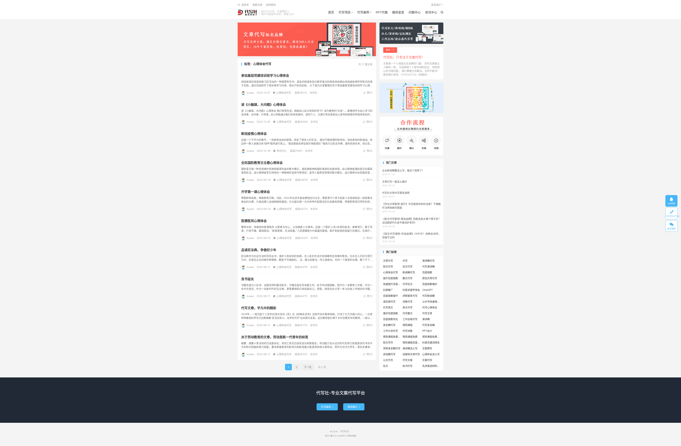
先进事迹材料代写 (431, 365)
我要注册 (257, 4)
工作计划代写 (390, 330)
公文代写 (388, 359)
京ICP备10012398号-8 (336, 435)
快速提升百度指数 (392, 283)
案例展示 (354, 406)
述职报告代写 (410, 295)
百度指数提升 (390, 295)
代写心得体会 (429, 307)
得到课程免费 (410, 336)
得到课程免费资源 (431, 336)
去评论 (313, 92)
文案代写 (427, 359)
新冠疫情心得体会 (254, 134)
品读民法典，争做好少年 (258, 250)
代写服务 (327, 406)
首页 (331, 12)
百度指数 (427, 272)
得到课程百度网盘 (411, 342)
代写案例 (363, 12)
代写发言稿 (428, 324)
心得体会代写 (282, 92)
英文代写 (408, 307)
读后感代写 (389, 301)
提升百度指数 (390, 278)
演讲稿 (426, 319)
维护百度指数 (390, 313)
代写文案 (408, 359)
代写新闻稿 (428, 295)
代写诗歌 (408, 330)
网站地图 (352, 435)
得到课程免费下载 (392, 336)
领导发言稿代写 (391, 348)
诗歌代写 (408, 301)
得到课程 (408, 324)
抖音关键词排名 (431, 342)
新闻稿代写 (409, 272)
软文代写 (388, 266)
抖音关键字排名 (411, 289)
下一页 (307, 367)
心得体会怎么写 (431, 354)
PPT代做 (382, 12)
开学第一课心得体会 (255, 192)
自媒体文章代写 (411, 354)
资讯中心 (431, 12)
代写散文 (408, 313)
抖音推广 (388, 289)
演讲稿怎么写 (410, 348)
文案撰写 (427, 348)
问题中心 (415, 12)
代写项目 (345, 12)
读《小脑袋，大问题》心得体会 (263, 104)
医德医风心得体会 (254, 221)
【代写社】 (247, 12)
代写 (405, 260)
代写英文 (388, 307)
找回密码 (271, 4)
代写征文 (408, 283)
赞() (367, 92)
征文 (385, 365)
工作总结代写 (410, 319)
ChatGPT (427, 289)
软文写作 (388, 342)
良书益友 (247, 279)
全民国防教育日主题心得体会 (262, 163)
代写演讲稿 (428, 266)
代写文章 (427, 313)
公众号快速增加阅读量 (431, 301)
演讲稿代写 (428, 260)
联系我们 (436, 4)
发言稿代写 (389, 324)
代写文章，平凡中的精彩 (258, 308)
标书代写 (408, 365)
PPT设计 (427, 330)
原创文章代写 (429, 278)
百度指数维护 (429, 283)
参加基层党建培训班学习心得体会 (265, 75)
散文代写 (408, 278)
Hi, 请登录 (243, 4)
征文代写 (408, 266)
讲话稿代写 (389, 354)
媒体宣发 (398, 12)
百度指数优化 (390, 319)
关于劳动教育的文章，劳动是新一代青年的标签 (274, 337)
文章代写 (388, 260)
